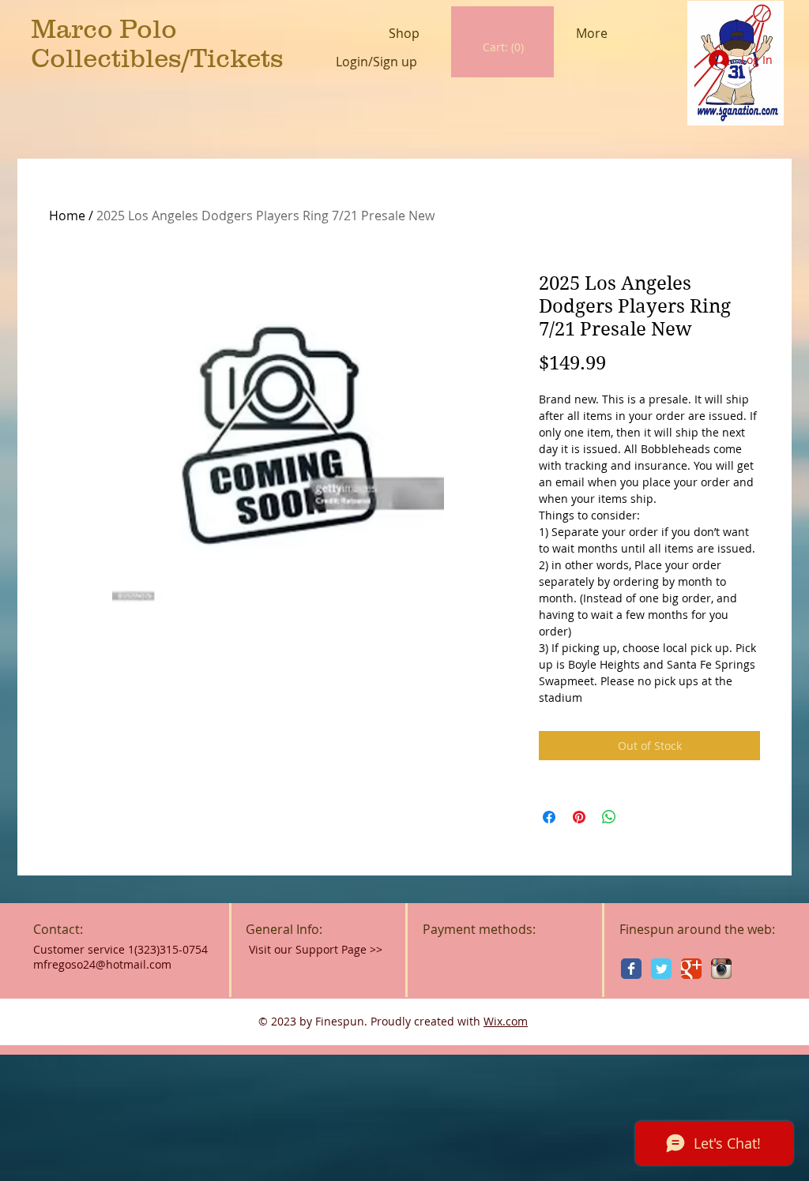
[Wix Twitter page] (661, 968)
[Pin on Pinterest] (579, 817)
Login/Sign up (376, 62)
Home (67, 215)
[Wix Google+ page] (691, 968)
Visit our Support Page (315, 949)
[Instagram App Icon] (721, 968)
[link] (504, 47)
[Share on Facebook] (549, 817)
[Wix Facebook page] (631, 968)
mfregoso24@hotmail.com (102, 964)
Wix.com (506, 1021)
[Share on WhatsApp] (609, 817)
